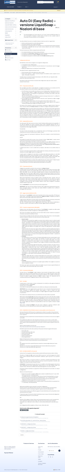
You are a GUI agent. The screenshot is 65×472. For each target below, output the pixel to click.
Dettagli (58, 10)
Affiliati (39, 459)
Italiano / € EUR (57, 469)
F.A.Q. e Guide (12, 12)
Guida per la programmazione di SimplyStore (34, 417)
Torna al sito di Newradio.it (22, 2)
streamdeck (7, 44)
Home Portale (6, 12)
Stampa (57, 27)
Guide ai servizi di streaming (21, 12)
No (26, 410)
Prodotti (19, 6)
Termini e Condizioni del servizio (42, 464)
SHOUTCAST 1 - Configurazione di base (34, 428)
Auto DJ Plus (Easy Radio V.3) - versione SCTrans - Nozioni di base (35, 421)
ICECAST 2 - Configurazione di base (35, 431)
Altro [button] (26, 6)
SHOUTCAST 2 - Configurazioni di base (34, 424)
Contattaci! (40, 461)
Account (55, 7)
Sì (22, 410)
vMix (9, 44)
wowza (11, 44)
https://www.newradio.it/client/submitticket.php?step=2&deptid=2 (32, 326)
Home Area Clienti (10, 6)
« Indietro (22, 434)
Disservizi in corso (40, 456)
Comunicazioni (41, 451)
